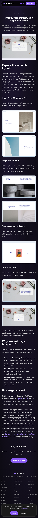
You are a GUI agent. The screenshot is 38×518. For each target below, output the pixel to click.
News (29, 497)
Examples (4, 491)
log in (26, 399)
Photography (17, 503)
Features (3, 484)
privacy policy (24, 508)
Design (16, 491)
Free (2, 497)
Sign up (19, 399)
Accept (14, 513)
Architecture (17, 484)
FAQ (29, 491)
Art (14, 487)
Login (3, 500)
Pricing (3, 494)
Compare (30, 487)
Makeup (16, 497)
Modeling (16, 500)
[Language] (21, 3)
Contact (30, 500)
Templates (4, 487)
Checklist (30, 503)
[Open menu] (23, 3)
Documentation (32, 494)
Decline (23, 513)
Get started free (19, 460)
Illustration (17, 494)
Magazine (31, 484)
